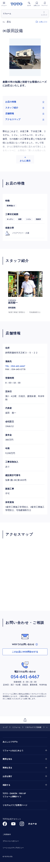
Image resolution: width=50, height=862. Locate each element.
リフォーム (16, 727)
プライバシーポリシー (11, 841)
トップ (5, 727)
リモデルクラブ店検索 (33, 727)
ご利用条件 (7, 834)
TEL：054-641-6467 (15, 366)
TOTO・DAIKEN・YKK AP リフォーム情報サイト (14, 795)
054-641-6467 (25, 677)
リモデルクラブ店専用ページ (15, 805)
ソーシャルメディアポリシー (13, 848)
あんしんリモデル (10, 742)
